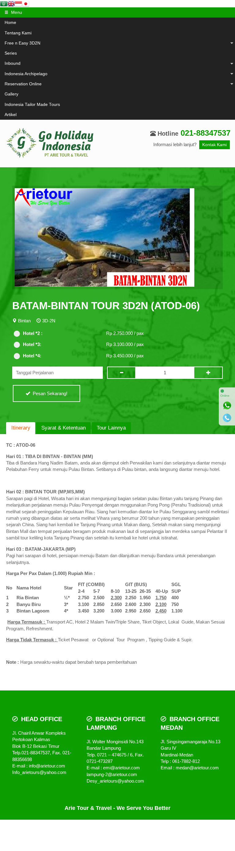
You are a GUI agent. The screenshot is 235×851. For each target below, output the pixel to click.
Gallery (11, 94)
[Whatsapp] (227, 405)
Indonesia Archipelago (26, 74)
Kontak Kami (214, 144)
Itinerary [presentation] (20, 427)
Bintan (24, 320)
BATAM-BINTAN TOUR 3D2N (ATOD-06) (106, 305)
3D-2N (48, 320)
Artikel (11, 114)
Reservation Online (23, 84)
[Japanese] (25, 3)
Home (10, 22)
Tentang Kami (18, 33)
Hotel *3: (32, 344)
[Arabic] (3, 3)
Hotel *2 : (33, 333)
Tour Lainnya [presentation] (111, 427)
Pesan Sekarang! (49, 393)
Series (11, 53)
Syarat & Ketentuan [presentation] (63, 427)
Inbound (13, 63)
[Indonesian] (18, 3)
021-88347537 (205, 133)
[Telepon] (227, 417)
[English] (11, 3)
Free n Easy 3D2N (22, 43)
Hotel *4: (32, 355)
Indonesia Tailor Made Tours (32, 104)
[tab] (20, 428)
